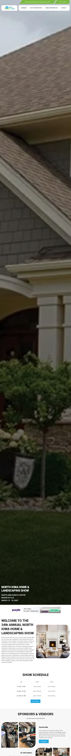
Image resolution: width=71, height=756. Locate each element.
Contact (63, 8)
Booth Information (36, 8)
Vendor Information (51, 8)
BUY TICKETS (62, 2)
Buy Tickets (35, 701)
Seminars (24, 8)
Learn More (44, 741)
